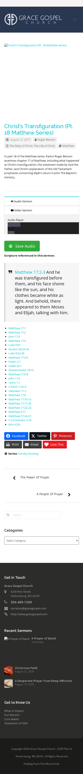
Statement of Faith (16, 723)
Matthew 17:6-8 (18, 374)
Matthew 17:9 (17, 395)
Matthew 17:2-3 (30, 272)
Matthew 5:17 (17, 412)
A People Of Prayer (50, 494)
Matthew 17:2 (17, 332)
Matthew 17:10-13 (20, 399)
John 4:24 (14, 424)
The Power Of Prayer (34, 477)
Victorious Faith (26, 668)
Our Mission (12, 715)
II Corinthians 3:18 (20, 420)
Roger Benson (46, 139)
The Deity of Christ (21, 146)
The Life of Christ (44, 146)
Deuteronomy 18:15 (21, 370)
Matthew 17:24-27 (20, 416)
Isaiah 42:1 (15, 366)
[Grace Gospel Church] (33, 19)
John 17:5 (14, 336)
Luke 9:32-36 (16, 353)
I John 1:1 (14, 383)
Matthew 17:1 (17, 328)
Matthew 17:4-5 (18, 357)
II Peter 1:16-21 (18, 387)
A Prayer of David (43, 638)
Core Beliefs (11, 719)
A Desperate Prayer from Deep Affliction (43, 680)
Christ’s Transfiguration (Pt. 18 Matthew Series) (38, 129)
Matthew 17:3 (17, 341)
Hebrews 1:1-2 (17, 391)
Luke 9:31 (14, 345)
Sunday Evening (28, 453)
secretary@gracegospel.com (28, 608)
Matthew (68, 146)
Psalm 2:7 (14, 362)
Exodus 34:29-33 (19, 349)
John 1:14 (14, 378)
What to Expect (14, 711)
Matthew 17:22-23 (20, 408)
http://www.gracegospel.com (29, 614)
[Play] (14, 224)
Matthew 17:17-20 (20, 403)
